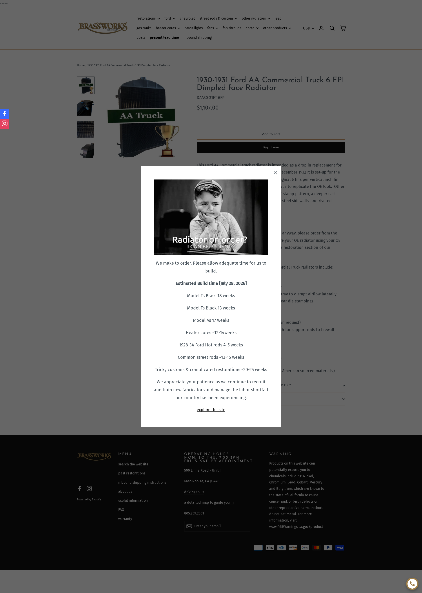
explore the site (211, 409)
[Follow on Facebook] (4, 114)
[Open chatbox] (412, 584)
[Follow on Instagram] (4, 124)
